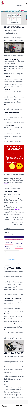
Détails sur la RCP (6, 183)
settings (6, 406)
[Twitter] (26, 3)
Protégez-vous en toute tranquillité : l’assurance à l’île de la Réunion (19, 4)
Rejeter (21, 405)
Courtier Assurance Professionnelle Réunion (10, 3)
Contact (16, 402)
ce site (20, 214)
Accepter (18, 405)
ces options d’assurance (17, 209)
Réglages (24, 405)
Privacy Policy (13, 402)
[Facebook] (26, 2)
